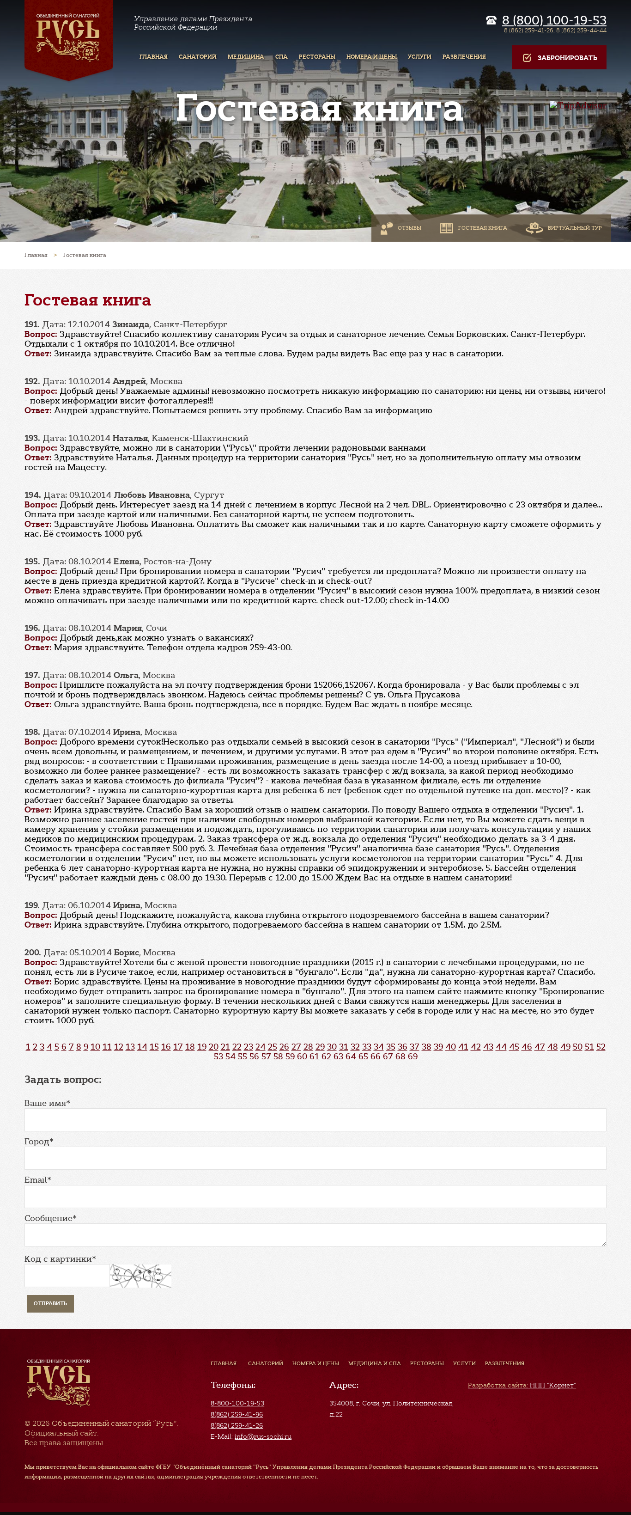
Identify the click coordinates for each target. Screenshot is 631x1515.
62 (326, 1056)
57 (266, 1056)
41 (463, 1046)
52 (601, 1046)
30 (332, 1046)
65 (363, 1056)
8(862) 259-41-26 (237, 1425)
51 (589, 1046)
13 (130, 1046)
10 (95, 1046)
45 (514, 1046)
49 (565, 1046)
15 (154, 1046)
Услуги (464, 1363)
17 (178, 1046)
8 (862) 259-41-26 (528, 30)
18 (190, 1046)
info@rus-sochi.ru (263, 1436)
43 (488, 1046)
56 (254, 1056)
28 (308, 1046)
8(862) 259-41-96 (237, 1414)
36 (402, 1046)
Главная (224, 1363)
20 (213, 1046)
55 (242, 1056)
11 (107, 1046)
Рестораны (427, 1363)
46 (527, 1046)
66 (375, 1056)
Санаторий (265, 1363)
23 (248, 1046)
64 (351, 1056)
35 (390, 1046)
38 (426, 1046)
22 (237, 1046)
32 (355, 1046)
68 (400, 1056)
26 (284, 1046)
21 (225, 1046)
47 (539, 1046)
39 (438, 1046)
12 (118, 1046)
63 (338, 1056)
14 (142, 1046)
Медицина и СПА (374, 1363)
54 (230, 1056)
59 (290, 1056)
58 (278, 1056)
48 (552, 1046)
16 (166, 1046)
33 (366, 1046)
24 (260, 1046)
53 (218, 1056)
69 (413, 1056)
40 (450, 1046)
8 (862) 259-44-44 (581, 30)
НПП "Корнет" (522, 1385)
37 (414, 1046)
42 (476, 1046)
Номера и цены (315, 1363)
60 (302, 1056)
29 (320, 1046)
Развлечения (504, 1363)
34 (379, 1046)
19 (201, 1046)
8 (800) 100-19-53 (554, 20)
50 (577, 1046)
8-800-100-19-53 (237, 1403)
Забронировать (567, 58)
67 (388, 1056)
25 (272, 1046)
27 (296, 1046)
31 (343, 1046)
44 (501, 1046)
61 (314, 1056)
